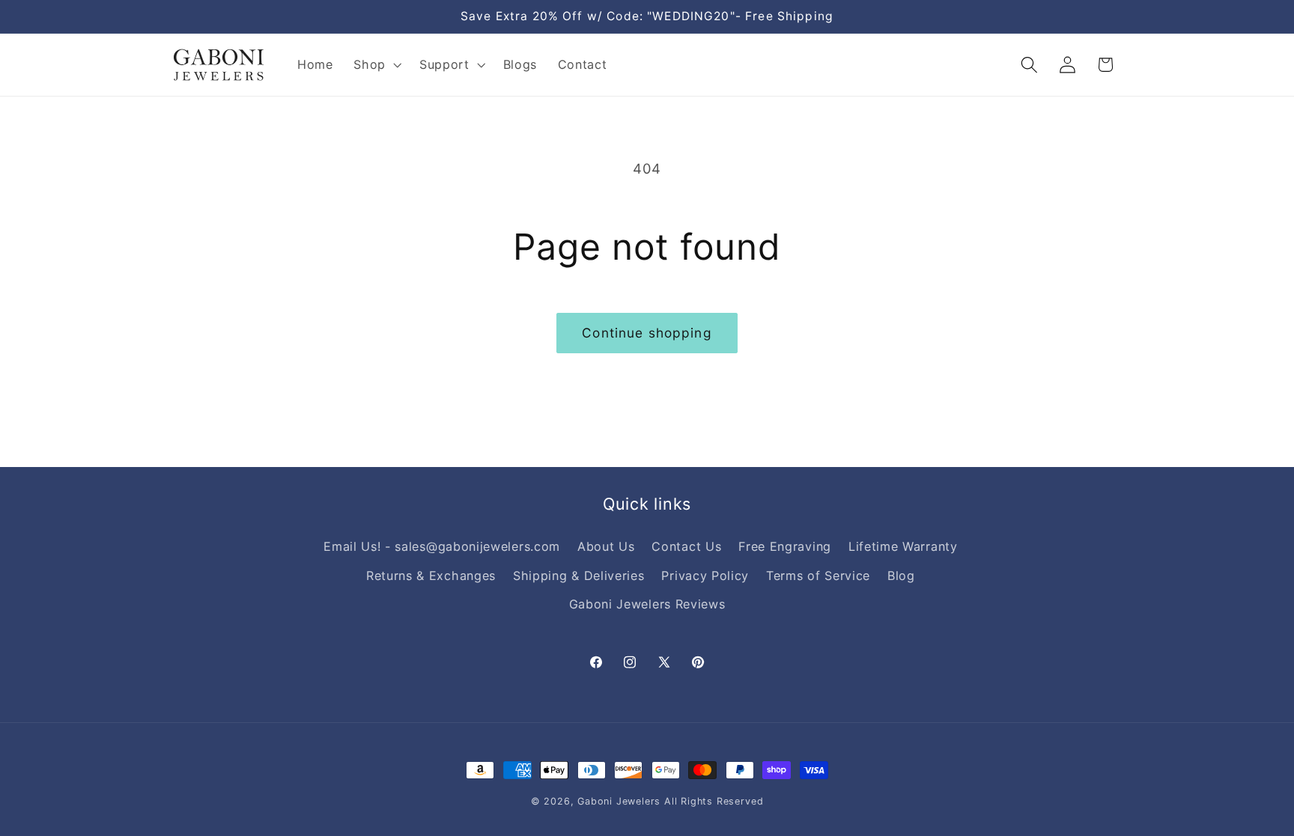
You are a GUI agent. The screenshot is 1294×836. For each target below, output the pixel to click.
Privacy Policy (705, 575)
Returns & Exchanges (431, 575)
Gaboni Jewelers (618, 801)
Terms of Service (818, 575)
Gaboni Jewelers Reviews (647, 604)
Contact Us (686, 546)
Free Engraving (784, 546)
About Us (606, 546)
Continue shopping (647, 333)
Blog (901, 575)
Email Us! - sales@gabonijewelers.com (442, 546)
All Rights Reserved (713, 801)
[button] (376, 65)
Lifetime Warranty (903, 546)
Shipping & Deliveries (579, 575)
